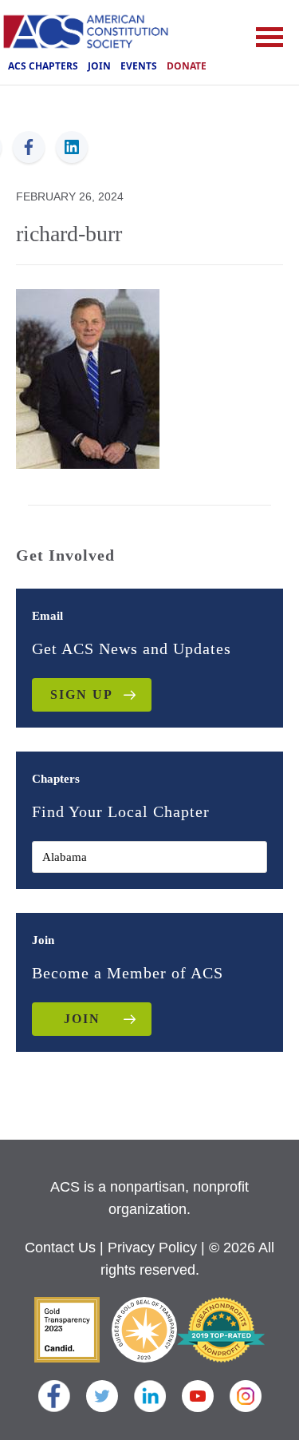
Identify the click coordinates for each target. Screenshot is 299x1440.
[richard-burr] (87, 378)
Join (99, 66)
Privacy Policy (152, 1248)
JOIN (82, 1018)
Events (138, 66)
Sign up (81, 694)
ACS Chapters (43, 66)
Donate (187, 66)
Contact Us (60, 1248)
